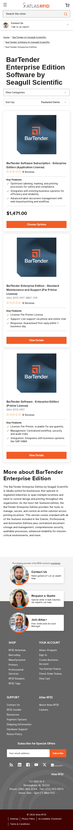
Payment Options (17, 719)
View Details (36, 340)
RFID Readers (17, 678)
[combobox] (28, 14)
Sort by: (10, 102)
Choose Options (36, 224)
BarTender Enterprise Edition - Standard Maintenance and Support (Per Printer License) (32, 290)
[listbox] (55, 102)
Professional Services (16, 671)
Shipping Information (19, 724)
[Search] (65, 14)
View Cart (44, 678)
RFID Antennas (17, 650)
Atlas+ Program (48, 650)
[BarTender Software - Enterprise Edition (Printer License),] (36, 373)
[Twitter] (44, 765)
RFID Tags (15, 683)
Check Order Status (50, 673)
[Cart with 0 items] (67, 5)
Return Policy (14, 734)
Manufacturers (17, 659)
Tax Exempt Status (50, 668)
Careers (43, 709)
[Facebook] (28, 765)
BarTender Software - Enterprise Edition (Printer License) (32, 404)
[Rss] (11, 765)
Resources (13, 714)
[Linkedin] (19, 765)
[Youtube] (36, 765)
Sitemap (14, 819)
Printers (13, 664)
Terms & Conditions (20, 824)
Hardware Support (17, 729)
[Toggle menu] (5, 5)
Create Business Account (48, 661)
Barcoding (14, 655)
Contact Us (13, 704)
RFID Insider (14, 709)
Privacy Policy (28, 819)
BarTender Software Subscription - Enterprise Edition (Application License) (36, 165)
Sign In (43, 655)
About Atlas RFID (49, 704)
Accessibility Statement (50, 819)
